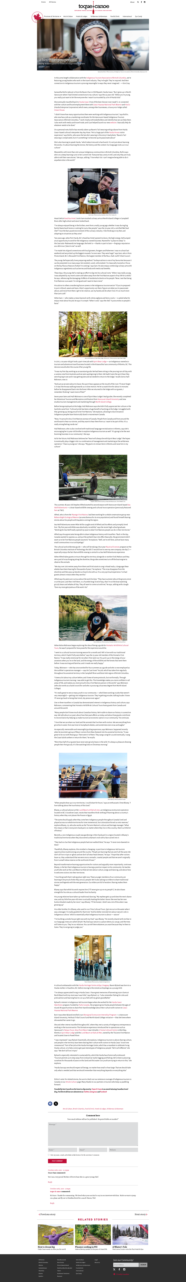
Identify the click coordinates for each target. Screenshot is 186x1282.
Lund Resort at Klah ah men (89, 810)
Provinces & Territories (51, 16)
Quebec (41, 1276)
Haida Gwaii (84, 102)
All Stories (41, 1260)
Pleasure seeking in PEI (86, 1246)
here (56, 510)
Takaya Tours (69, 1030)
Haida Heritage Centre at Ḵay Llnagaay (94, 985)
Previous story (47, 1214)
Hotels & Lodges (81, 16)
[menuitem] (43, 2)
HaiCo (127, 105)
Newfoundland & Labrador (64, 1268)
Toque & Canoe (97, 1089)
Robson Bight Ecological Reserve (66, 517)
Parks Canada (84, 1005)
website (113, 123)
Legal (96, 1260)
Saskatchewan (43, 1268)
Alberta (41, 1265)
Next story (140, 1214)
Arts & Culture (68, 16)
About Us (97, 1262)
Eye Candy (138, 16)
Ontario (41, 1273)
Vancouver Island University (108, 399)
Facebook (103, 1092)
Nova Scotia (60, 1262)
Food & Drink (114, 16)
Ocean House (59, 110)
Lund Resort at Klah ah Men (91, 1033)
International (127, 16)
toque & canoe (55, 1191)
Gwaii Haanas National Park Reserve (107, 105)
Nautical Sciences (112, 547)
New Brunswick (61, 1260)
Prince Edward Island (63, 1265)
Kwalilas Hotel (70, 218)
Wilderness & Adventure (99, 16)
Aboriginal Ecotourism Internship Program (99, 1015)
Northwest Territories (63, 1273)
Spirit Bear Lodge (100, 362)
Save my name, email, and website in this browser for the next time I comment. (75, 1155)
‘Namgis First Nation (80, 515)
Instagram (93, 1092)
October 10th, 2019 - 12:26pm (58, 1170)
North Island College (103, 402)
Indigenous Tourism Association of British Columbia (106, 78)
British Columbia (78, 1109)
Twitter (86, 1092)
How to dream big (46, 1246)
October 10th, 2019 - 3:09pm (60, 1189)
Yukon (59, 1270)
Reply (50, 1182)
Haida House (114, 132)
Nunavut (59, 1276)
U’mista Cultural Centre (108, 1030)
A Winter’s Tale (119, 1246)
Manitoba (41, 1270)
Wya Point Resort (81, 1030)
